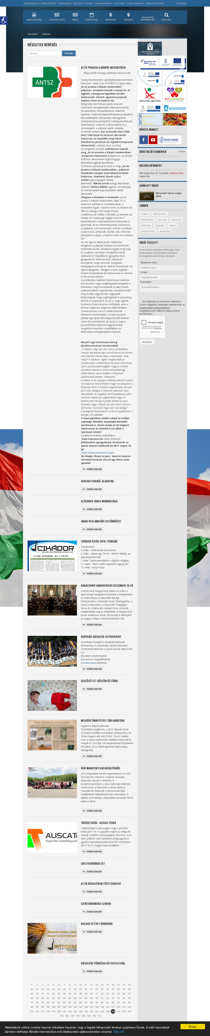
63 (59, 998)
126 (91, 1011)
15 (107, 984)
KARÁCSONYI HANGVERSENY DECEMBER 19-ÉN (107, 585)
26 (64, 989)
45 (64, 993)
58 (32, 998)
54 (113, 993)
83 (64, 1002)
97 (37, 1006)
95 (129, 1002)
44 (59, 993)
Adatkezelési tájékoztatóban (154, 307)
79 (42, 1002)
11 (86, 984)
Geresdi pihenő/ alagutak (97, 481)
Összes (182, 151)
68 (86, 998)
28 (75, 989)
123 (75, 1011)
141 (99, 1015)
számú (144, 213)
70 (96, 998)
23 (48, 989)
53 (107, 993)
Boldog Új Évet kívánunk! (97, 924)
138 (83, 1015)
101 (59, 1006)
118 (48, 1011)
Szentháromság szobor (96, 904)
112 (118, 1006)
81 (53, 1002)
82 (59, 1002)
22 (42, 989)
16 (113, 984)
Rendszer (46, 34)
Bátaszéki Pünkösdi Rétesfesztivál (103, 963)
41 (42, 993)
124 (80, 1011)
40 (37, 993)
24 (53, 989)
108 (96, 1006)
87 (86, 1002)
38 (129, 989)
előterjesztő (147, 219)
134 (61, 1015)
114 (129, 1006)
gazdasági (165, 231)
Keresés (69, 53)
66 (75, 998)
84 (69, 1002)
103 (69, 1006)
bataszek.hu (33, 34)
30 (86, 989)
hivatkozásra (89, 662)
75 (124, 998)
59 (37, 998)
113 (124, 1006)
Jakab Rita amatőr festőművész (101, 521)
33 (102, 989)
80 (48, 1002)
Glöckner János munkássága (99, 501)
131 (118, 1011)
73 (113, 998)
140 (94, 1015)
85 (75, 1002)
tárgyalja (159, 225)
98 (42, 1006)
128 (102, 1011)
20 (32, 989)
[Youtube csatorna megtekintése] (153, 139)
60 (42, 998)
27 (69, 989)
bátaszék (176, 219)
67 (80, 998)
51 (96, 993)
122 (69, 1011)
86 (80, 1002)
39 (32, 993)
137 (77, 1015)
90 (102, 1002)
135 (67, 1015)
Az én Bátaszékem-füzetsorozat (101, 883)
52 (102, 993)
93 (118, 1002)
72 (107, 998)
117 (42, 1011)
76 (129, 998)
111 (113, 1006)
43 (53, 993)
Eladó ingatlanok (135, 3)
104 (75, 1006)
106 (86, 1006)
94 (124, 1002)
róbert (172, 225)
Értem (193, 1026)
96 (32, 1006)
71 (102, 998)
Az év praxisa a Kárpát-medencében (103, 67)
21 (37, 989)
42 (48, 993)
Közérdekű (119, 3)
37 (124, 989)
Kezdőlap (181, 3)
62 (53, 998)
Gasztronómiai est (93, 863)
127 (96, 1011)
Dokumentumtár (103, 3)
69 (91, 998)
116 (37, 1011)
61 (48, 998)
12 (91, 984)
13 (96, 984)
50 (91, 993)
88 (91, 1002)
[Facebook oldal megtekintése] (143, 139)
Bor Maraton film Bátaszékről (100, 768)
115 (31, 1011)
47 (75, 993)
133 (129, 1011)
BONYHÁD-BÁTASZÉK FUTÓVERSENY (101, 637)
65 (69, 998)
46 (69, 993)
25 (59, 989)
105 (80, 1006)
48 (80, 993)
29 (80, 989)
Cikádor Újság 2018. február (99, 541)
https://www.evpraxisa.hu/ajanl (98, 452)
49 (86, 993)
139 (88, 1015)
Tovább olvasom (94, 469)
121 (64, 1011)
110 (107, 1006)
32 (96, 989)
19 (129, 984)
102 (64, 1006)
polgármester (148, 231)
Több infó (118, 1031)
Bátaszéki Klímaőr (155, 3)
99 (48, 1006)
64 (64, 998)
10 (80, 984)
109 (102, 1006)
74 (118, 998)
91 (107, 1002)
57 (129, 993)
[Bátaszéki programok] (162, 139)
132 (124, 1011)
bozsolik (162, 219)
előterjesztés (159, 213)
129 (107, 1011)
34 (107, 989)
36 (118, 989)
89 (96, 1002)
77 (32, 1002)
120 (59, 1011)
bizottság (145, 225)
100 (53, 1006)
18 (124, 984)
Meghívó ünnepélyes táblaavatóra (103, 720)
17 (118, 984)
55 (118, 993)
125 (86, 1011)
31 (91, 989)
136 (72, 1015)
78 (37, 1002)
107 (91, 1006)
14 (102, 984)
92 (113, 1002)
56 (124, 993)
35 (113, 989)
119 (53, 1011)
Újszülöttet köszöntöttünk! (99, 681)
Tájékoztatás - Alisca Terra (98, 823)
